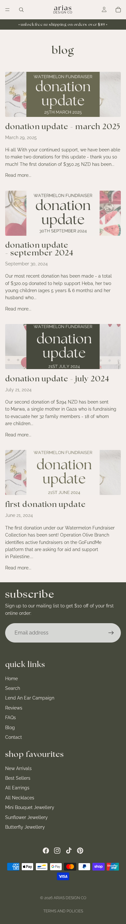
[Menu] (7, 9)
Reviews (13, 707)
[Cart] (118, 10)
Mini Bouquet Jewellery (29, 807)
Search (12, 688)
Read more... (18, 175)
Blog (10, 727)
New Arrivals (18, 768)
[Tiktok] (69, 850)
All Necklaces (19, 797)
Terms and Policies (63, 911)
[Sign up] (111, 633)
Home (11, 678)
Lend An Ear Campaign (29, 697)
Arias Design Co (70, 898)
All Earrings (17, 787)
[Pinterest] (80, 850)
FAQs (10, 717)
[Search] (21, 10)
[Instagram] (57, 850)
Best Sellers (17, 778)
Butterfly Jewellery (25, 827)
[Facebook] (46, 850)
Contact (13, 737)
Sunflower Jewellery (26, 817)
